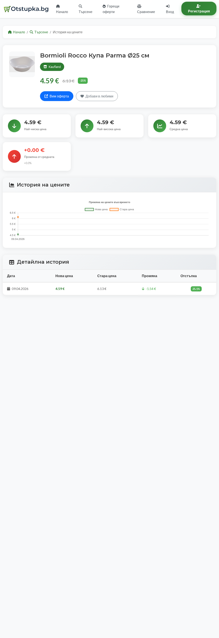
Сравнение (146, 12)
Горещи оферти (111, 9)
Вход (170, 12)
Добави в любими (99, 96)
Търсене (85, 12)
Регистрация (199, 11)
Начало (62, 12)
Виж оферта (59, 96)
